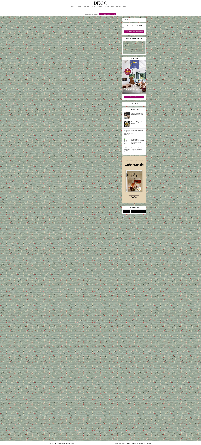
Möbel (73, 79)
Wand (93, 7)
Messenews (74, 148)
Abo (72, 7)
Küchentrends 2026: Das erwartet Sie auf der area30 (137, 114)
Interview (63, 79)
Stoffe (86, 7)
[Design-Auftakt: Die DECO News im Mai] (88, 177)
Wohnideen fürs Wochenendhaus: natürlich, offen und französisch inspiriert (137, 141)
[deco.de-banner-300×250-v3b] (134, 216)
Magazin (69, 79)
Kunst (69, 215)
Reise (124, 7)
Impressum (135, 443)
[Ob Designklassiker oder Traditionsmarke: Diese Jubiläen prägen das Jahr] (127, 150)
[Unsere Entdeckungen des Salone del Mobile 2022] (88, 418)
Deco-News (59, 148)
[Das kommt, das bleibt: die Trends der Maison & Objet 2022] (88, 366)
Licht (69, 148)
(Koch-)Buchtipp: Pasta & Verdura (137, 122)
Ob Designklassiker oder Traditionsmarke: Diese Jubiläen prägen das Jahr (137, 149)
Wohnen (79, 7)
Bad (112, 7)
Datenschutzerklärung (145, 443)
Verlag (128, 443)
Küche (107, 7)
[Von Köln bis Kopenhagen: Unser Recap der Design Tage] (88, 269)
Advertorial (59, 412)
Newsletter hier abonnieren (107, 14)
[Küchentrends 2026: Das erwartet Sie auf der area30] (127, 115)
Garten (99, 7)
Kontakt (116, 443)
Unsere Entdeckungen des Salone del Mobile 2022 (84, 422)
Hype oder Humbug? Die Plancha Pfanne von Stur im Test (137, 132)
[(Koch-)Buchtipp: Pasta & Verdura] (127, 124)
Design (118, 7)
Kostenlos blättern (134, 97)
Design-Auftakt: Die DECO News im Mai (78, 203)
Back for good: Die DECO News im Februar (80, 136)
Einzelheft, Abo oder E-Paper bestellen (134, 31)
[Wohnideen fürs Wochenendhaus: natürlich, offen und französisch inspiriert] (127, 141)
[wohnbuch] (134, 203)
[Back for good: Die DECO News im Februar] (88, 108)
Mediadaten (122, 443)
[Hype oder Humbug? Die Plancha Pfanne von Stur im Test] (127, 133)
